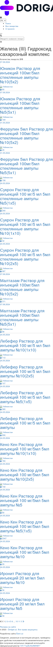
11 (19, 621)
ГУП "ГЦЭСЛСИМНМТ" (30, 645)
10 (17, 621)
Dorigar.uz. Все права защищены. (23, 629)
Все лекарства (11, 26)
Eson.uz (19, 633)
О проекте (10, 28)
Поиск (8, 23)
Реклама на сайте (8, 626)
